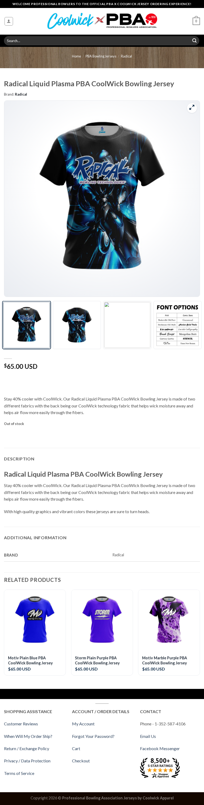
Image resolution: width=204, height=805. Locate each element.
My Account (83, 723)
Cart (76, 748)
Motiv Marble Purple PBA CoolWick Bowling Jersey (164, 660)
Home (76, 56)
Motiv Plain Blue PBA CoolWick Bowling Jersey (30, 660)
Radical (126, 56)
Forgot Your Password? (93, 736)
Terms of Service (19, 773)
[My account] (9, 21)
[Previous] (15, 198)
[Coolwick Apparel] (102, 21)
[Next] (189, 198)
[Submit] (194, 40)
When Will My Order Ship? (28, 736)
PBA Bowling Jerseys (101, 56)
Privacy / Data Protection (27, 760)
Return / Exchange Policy (26, 748)
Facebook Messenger (160, 748)
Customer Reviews (21, 723)
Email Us (148, 736)
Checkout (81, 760)
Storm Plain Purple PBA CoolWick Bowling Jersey (97, 660)
